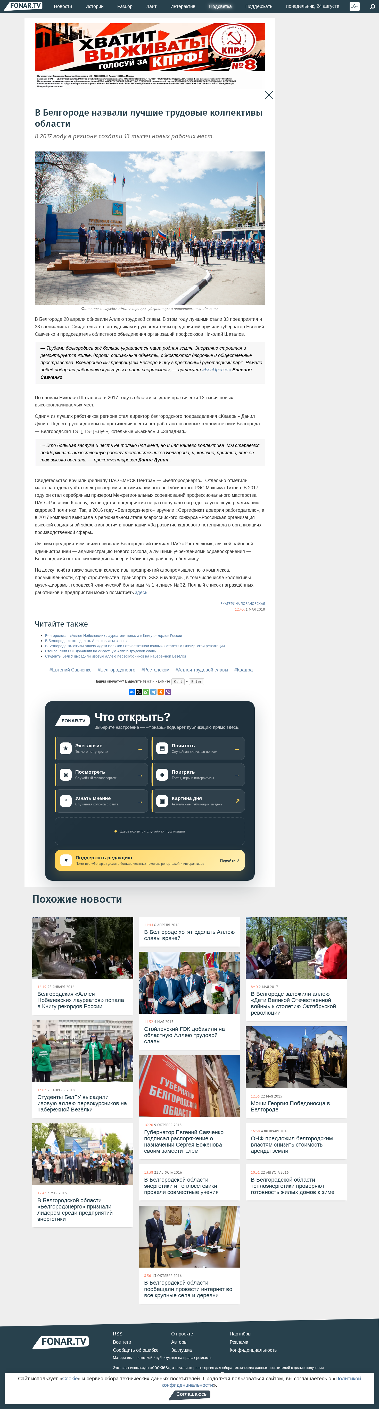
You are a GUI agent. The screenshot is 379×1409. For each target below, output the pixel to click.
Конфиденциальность (253, 1350)
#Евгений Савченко (71, 670)
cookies (160, 1367)
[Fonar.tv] (23, 6)
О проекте (182, 1334)
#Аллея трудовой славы (202, 670)
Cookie (70, 1378)
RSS (117, 1334)
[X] (139, 692)
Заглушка (181, 1350)
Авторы (179, 1342)
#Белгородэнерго (116, 670)
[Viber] (168, 692)
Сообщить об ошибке (136, 1350)
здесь (141, 592)
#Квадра (243, 670)
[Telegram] (153, 692)
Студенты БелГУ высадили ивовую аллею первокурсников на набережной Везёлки (115, 656)
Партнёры (240, 1334)
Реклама (239, 1342)
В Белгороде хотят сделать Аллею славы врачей (86, 640)
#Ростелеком (155, 670)
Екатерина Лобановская (242, 603)
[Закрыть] (269, 95)
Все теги (122, 1342)
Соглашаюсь (191, 1394)
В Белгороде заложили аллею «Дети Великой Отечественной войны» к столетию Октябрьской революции (135, 646)
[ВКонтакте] (132, 692)
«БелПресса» (216, 370)
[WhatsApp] (146, 692)
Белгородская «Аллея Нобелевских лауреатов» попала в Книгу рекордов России (113, 635)
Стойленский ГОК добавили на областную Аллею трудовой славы (100, 651)
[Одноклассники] (161, 692)
